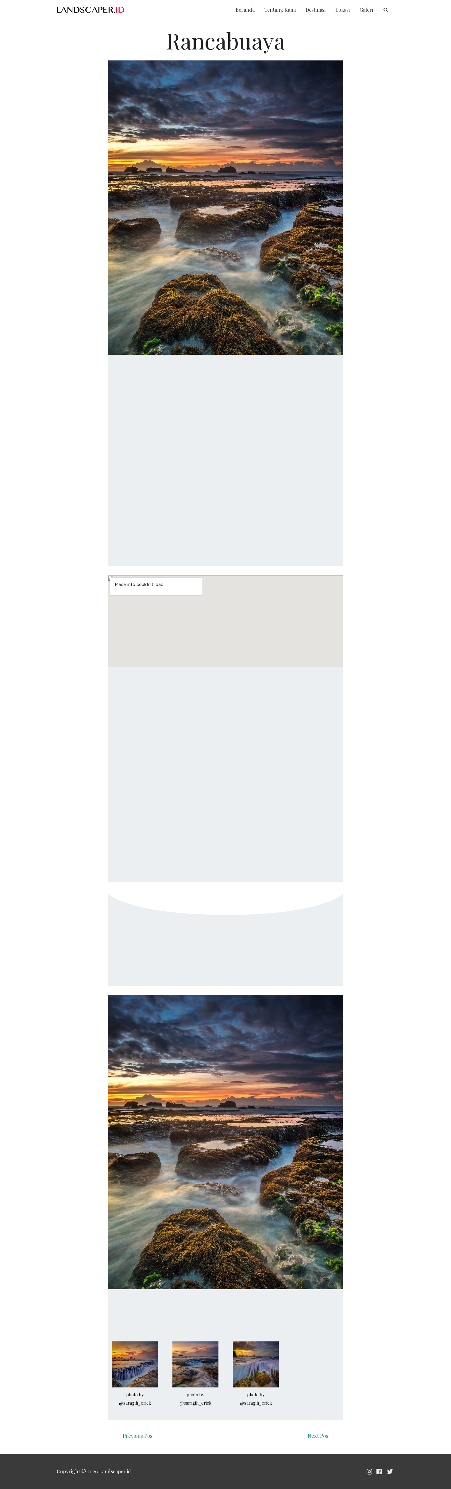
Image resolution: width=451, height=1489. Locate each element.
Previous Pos (134, 1435)
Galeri (366, 9)
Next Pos (321, 1435)
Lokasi (342, 9)
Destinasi (316, 9)
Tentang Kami (280, 9)
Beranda (245, 9)
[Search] (386, 10)
